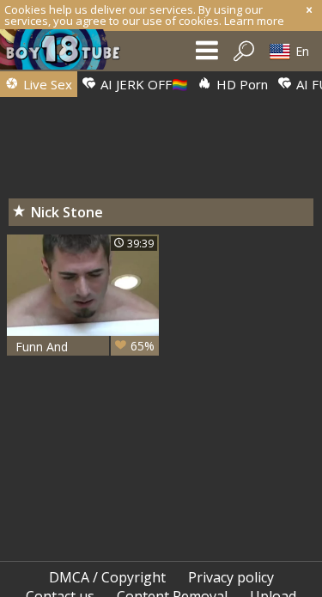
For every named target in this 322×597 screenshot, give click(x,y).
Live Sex (46, 84)
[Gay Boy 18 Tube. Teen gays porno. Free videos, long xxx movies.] (68, 53)
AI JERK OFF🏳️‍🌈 (142, 84)
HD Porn (240, 84)
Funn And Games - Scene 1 (85, 347)
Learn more (254, 20)
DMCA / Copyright (107, 577)
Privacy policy (231, 577)
